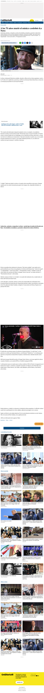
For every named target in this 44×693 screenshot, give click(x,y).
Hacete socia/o (32, 20)
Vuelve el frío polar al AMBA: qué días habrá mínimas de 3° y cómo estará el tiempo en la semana (10, 466)
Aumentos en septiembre (33, 1)
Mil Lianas (25, 22)
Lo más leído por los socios (6, 432)
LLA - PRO (41, 1)
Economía (6, 22)
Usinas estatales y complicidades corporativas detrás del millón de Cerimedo (33, 503)
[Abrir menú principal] (42, 20)
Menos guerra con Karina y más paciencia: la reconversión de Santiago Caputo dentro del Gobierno (32, 577)
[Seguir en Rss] (38, 675)
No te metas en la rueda (6, 521)
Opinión (15, 22)
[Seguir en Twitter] (31, 675)
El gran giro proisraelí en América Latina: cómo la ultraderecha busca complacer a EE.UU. (32, 558)
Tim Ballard (23, 1)
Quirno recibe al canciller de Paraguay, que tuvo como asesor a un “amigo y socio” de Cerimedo (10, 504)
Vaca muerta (38, 1)
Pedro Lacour (25, 579)
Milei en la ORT (9, 1)
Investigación (19, 22)
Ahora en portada (4, 471)
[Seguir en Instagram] (35, 675)
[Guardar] (32, 43)
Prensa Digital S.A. (22, 687)
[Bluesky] (25, 43)
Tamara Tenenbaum (4, 447)
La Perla (26, 1)
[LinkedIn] (30, 43)
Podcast (29, 22)
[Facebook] (23, 43)
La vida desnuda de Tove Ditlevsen (8, 446)
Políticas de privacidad (22, 688)
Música (7, 420)
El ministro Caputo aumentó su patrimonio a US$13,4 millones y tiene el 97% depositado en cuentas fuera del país (11, 487)
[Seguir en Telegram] (33, 675)
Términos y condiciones (22, 690)
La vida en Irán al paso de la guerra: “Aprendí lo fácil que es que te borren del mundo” (11, 558)
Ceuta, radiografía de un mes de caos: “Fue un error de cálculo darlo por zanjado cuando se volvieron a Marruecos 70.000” (33, 466)
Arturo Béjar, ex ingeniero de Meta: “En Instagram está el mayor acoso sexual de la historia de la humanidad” (32, 448)
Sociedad (11, 22)
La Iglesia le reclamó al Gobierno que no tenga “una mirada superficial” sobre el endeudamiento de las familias (33, 487)
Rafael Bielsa (3, 522)
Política (2, 22)
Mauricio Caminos (4, 506)
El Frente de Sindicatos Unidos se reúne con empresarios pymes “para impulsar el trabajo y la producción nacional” (11, 540)
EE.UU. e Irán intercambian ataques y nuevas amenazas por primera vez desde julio (32, 540)
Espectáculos (3, 420)
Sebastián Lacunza (25, 505)
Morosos (12, 1)
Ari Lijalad (28, 1)
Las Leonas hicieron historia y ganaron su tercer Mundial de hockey (10, 633)
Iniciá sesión (36, 20)
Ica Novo (10, 420)
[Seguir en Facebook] (32, 675)
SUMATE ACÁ (19, 682)
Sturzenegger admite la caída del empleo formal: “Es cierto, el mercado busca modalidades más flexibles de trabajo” (32, 634)
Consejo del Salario (19, 1)
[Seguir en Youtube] (36, 675)
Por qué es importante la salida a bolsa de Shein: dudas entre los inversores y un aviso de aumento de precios (11, 597)
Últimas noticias (4, 581)
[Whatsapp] (20, 43)
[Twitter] (27, 43)
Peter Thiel (15, 1)
